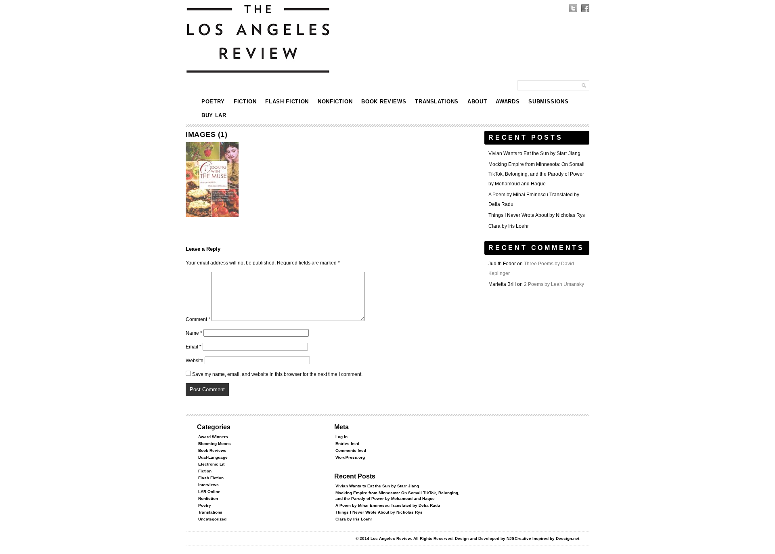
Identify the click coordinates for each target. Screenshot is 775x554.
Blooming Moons (214, 443)
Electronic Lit (211, 464)
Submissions (548, 102)
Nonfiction (335, 102)
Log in (341, 436)
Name (194, 333)
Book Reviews (383, 102)
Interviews (208, 485)
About (477, 102)
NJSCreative (519, 538)
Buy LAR (213, 115)
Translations (437, 102)
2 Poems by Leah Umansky (554, 284)
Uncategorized (212, 519)
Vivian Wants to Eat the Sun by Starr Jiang (534, 153)
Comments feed (350, 450)
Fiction (245, 102)
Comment (198, 319)
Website (194, 360)
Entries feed (347, 443)
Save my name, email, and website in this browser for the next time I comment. (277, 374)
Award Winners (213, 436)
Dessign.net (567, 538)
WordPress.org (350, 457)
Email (193, 347)
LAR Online (209, 491)
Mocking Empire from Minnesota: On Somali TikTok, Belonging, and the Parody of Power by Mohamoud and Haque (536, 174)
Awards (507, 102)
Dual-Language (213, 457)
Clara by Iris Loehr (508, 226)
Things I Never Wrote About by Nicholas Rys (536, 215)
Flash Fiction (286, 102)
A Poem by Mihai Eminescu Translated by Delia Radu (387, 505)
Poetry (213, 102)
